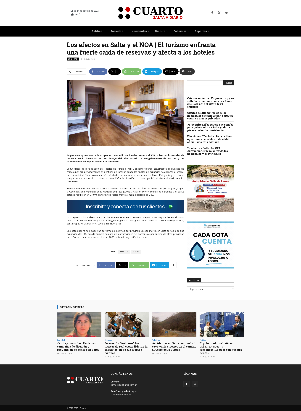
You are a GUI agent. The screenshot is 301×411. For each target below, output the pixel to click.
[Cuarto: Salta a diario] (150, 13)
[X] (219, 13)
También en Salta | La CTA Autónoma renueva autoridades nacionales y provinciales (207, 150)
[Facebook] (212, 13)
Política (203, 340)
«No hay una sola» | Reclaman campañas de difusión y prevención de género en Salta (78, 346)
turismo (136, 252)
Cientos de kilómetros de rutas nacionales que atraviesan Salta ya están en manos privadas (210, 115)
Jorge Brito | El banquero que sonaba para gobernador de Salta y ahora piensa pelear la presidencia (210, 127)
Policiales (156, 340)
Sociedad (73, 59)
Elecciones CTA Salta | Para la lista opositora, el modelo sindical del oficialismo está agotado (209, 139)
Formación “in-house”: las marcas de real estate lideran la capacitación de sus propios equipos (126, 348)
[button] (226, 13)
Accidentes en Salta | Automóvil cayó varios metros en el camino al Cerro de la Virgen (174, 346)
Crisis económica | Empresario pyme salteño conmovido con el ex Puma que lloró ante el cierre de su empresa (210, 102)
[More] (173, 265)
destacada (124, 252)
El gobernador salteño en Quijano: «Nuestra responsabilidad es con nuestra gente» (221, 348)
